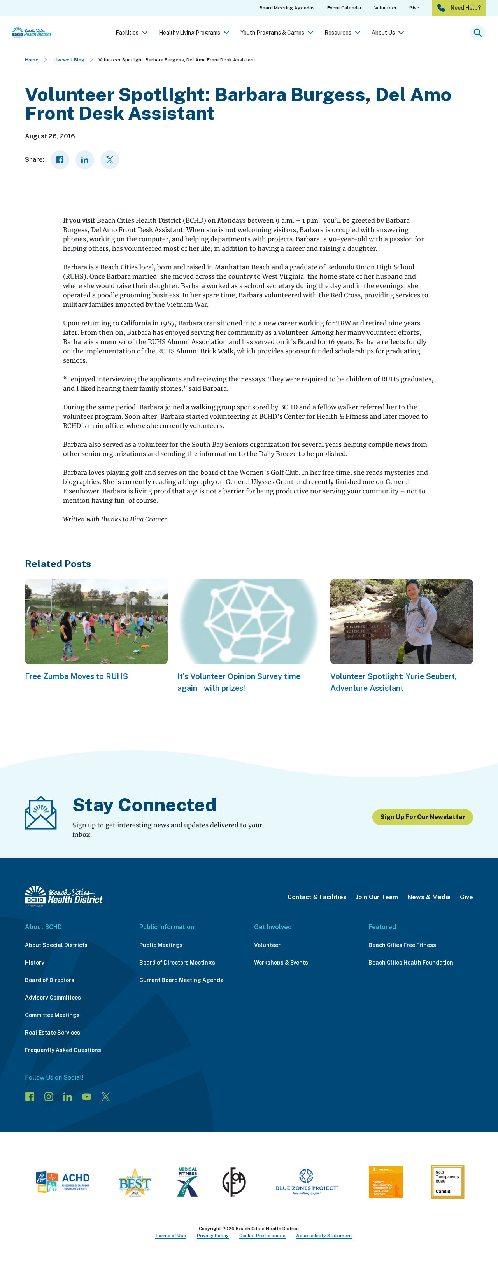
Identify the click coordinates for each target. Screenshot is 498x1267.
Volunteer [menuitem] (385, 7)
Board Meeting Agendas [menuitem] (287, 7)
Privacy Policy (213, 1235)
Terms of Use (170, 1235)
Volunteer (267, 945)
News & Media (429, 897)
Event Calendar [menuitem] (344, 7)
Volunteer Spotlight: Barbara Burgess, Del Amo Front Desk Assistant (176, 60)
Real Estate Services (52, 1032)
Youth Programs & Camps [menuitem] (272, 33)
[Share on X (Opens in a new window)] (109, 159)
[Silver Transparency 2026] (447, 1183)
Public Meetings (161, 945)
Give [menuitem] (414, 7)
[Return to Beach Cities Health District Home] (64, 896)
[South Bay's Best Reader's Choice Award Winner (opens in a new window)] (135, 1184)
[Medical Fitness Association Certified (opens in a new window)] (187, 1184)
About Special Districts (56, 945)
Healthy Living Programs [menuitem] (189, 33)
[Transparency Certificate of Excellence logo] (386, 1183)
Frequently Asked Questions (63, 1050)
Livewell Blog (69, 60)
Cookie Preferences (262, 1235)
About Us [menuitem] (383, 33)
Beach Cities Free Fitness (402, 945)
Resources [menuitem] (337, 33)
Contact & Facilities (317, 897)
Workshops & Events (281, 962)
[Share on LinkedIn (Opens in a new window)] (84, 159)
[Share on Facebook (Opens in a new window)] (60, 159)
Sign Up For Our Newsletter (422, 817)
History (34, 962)
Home (32, 60)
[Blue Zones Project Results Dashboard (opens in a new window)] (307, 1183)
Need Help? (466, 8)
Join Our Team (377, 897)
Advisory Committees (53, 997)
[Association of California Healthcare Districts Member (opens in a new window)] (62, 1183)
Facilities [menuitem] (127, 33)
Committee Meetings (52, 1015)
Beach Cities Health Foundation (410, 962)
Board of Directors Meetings (177, 962)
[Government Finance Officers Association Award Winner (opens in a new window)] (234, 1184)
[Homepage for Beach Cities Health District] (31, 32)
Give (466, 897)
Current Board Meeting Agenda (181, 980)
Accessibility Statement (324, 1235)
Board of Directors (49, 980)
